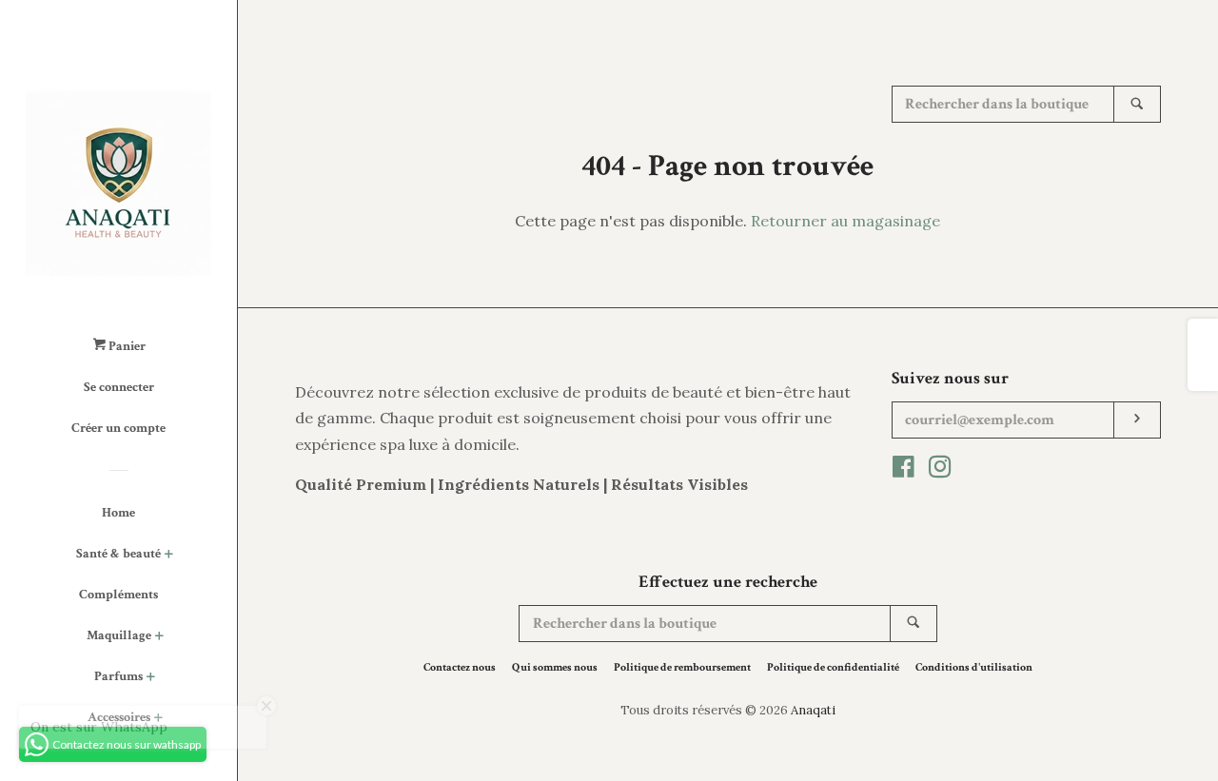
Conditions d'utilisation (973, 667)
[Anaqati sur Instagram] (940, 469)
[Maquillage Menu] (159, 638)
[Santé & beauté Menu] (169, 556)
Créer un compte (118, 428)
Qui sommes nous (555, 667)
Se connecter (119, 387)
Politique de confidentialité (833, 667)
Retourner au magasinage (845, 220)
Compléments (118, 594)
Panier (126, 346)
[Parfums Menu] (151, 679)
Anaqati (813, 710)
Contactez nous (459, 667)
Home (118, 512)
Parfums (118, 676)
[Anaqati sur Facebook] (903, 469)
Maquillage (119, 635)
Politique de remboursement (682, 667)
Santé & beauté (118, 553)
